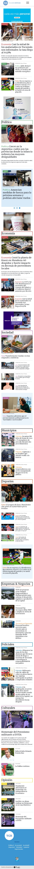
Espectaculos (5, 711)
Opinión (4, 784)
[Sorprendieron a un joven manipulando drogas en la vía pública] (7, 470)
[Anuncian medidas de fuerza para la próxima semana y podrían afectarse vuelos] (17, 178)
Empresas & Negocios (7, 587)
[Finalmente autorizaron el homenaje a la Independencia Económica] (7, 789)
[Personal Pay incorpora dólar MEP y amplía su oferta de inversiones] (7, 611)
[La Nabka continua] (7, 769)
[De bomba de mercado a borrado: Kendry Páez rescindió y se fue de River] (7, 537)
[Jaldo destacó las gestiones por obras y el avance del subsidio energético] (7, 69)
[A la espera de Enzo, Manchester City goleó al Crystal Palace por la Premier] (17, 493)
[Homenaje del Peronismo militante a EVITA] (17, 719)
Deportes (4, 78)
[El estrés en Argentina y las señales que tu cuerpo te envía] (7, 376)
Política (4, 63)
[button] (14, 208)
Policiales (4, 648)
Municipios (5, 434)
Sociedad (4, 336)
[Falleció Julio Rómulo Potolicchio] (7, 754)
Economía (4, 24)
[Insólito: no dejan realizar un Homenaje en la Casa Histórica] (7, 804)
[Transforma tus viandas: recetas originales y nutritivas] (17, 344)
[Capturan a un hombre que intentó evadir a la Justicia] (7, 455)
